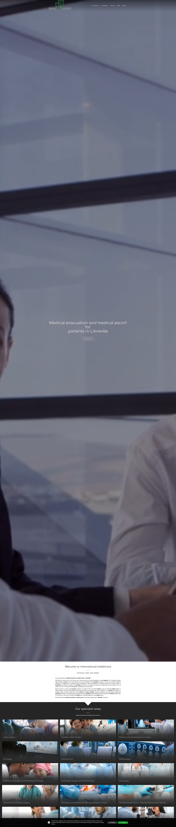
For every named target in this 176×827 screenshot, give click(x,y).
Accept (123, 822)
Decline (113, 822)
